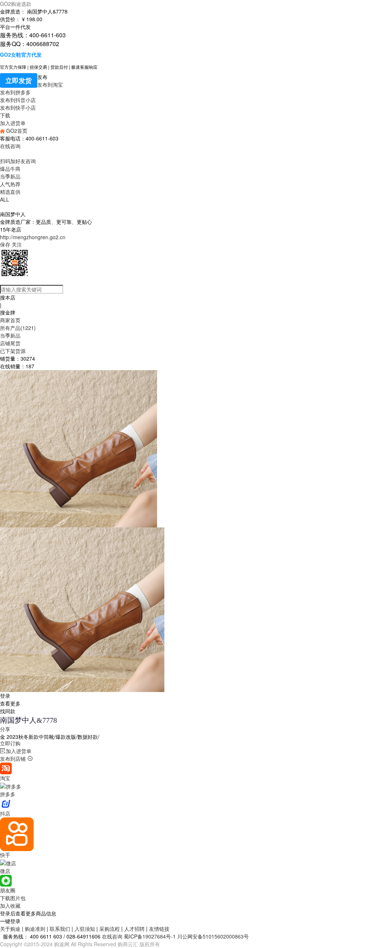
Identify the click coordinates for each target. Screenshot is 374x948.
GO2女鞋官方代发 (21, 54)
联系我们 (60, 928)
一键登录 (10, 921)
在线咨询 (10, 146)
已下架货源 (13, 350)
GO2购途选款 (15, 3)
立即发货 (18, 80)
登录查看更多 (10, 699)
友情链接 (159, 928)
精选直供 (10, 191)
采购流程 (109, 928)
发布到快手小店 (18, 107)
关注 (17, 244)
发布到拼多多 (15, 92)
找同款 (7, 711)
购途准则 (35, 928)
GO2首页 (16, 130)
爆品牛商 (10, 168)
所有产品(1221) (18, 327)
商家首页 (10, 320)
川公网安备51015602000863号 (213, 936)
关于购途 (10, 928)
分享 (5, 729)
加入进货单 (13, 123)
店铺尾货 (10, 343)
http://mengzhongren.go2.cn (32, 237)
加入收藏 (10, 905)
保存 (5, 244)
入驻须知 (85, 928)
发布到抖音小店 (18, 100)
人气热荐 (10, 184)
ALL (4, 199)
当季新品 (10, 176)
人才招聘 (134, 928)
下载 (5, 115)
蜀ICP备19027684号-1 (150, 936)
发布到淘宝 (50, 84)
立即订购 (10, 743)
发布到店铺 (13, 758)
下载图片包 (13, 898)
